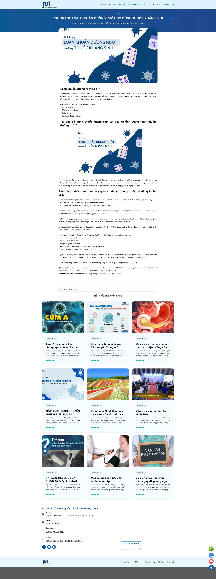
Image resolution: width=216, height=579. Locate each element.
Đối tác (146, 5)
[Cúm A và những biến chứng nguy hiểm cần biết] (63, 317)
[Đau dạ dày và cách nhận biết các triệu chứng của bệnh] (153, 317)
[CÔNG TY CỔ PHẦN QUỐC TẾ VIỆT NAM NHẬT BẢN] (49, 4)
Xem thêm (50, 360)
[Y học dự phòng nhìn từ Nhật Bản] (153, 384)
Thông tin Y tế (63, 289)
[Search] (173, 4)
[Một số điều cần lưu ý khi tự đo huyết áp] (108, 451)
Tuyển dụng (150, 562)
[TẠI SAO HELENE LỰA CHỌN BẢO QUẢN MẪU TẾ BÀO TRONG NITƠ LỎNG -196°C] (63, 451)
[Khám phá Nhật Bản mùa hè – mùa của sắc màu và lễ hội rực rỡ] (108, 384)
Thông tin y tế (51, 338)
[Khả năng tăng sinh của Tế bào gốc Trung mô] (108, 317)
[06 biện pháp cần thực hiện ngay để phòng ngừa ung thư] (153, 451)
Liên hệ (166, 5)
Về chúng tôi (119, 5)
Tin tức (155, 5)
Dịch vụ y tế (133, 5)
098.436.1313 (73, 541)
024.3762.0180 (55, 532)
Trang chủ (105, 5)
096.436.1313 (54, 541)
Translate (138, 549)
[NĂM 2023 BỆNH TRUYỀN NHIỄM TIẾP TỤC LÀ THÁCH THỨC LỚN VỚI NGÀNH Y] (63, 384)
